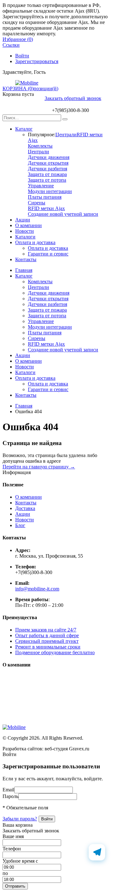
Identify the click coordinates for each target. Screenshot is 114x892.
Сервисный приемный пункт (47, 641)
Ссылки (11, 45)
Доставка (25, 508)
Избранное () (18, 39)
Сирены (36, 202)
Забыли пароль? (20, 818)
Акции (22, 219)
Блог (20, 525)
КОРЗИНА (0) (18, 88)
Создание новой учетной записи (63, 214)
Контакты (25, 259)
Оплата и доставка (35, 242)
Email (8, 789)
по (5, 873)
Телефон (12, 848)
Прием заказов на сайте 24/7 (45, 629)
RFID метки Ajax (46, 208)
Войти (22, 55)
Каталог (24, 129)
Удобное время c (20, 861)
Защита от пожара (47, 174)
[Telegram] (97, 852)
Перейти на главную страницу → (39, 466)
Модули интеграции (50, 191)
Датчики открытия (48, 163)
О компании (28, 225)
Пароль (10, 796)
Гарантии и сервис (48, 253)
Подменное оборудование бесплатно (55, 652)
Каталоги (25, 236)
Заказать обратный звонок (73, 98)
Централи (66, 134)
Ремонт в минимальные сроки (47, 646)
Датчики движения (48, 157)
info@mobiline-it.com (37, 588)
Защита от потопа (47, 180)
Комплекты (40, 146)
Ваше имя (13, 836)
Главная (23, 270)
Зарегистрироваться (36, 61)
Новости (24, 231)
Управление (41, 185)
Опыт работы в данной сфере (47, 635)
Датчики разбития (47, 168)
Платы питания (44, 197)
